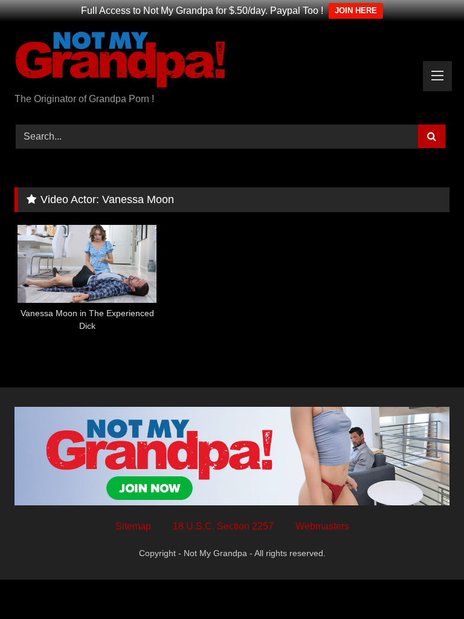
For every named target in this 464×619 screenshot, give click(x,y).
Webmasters (322, 526)
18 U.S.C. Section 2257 (223, 526)
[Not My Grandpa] (232, 61)
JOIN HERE (356, 10)
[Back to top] (426, 583)
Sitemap (133, 526)
